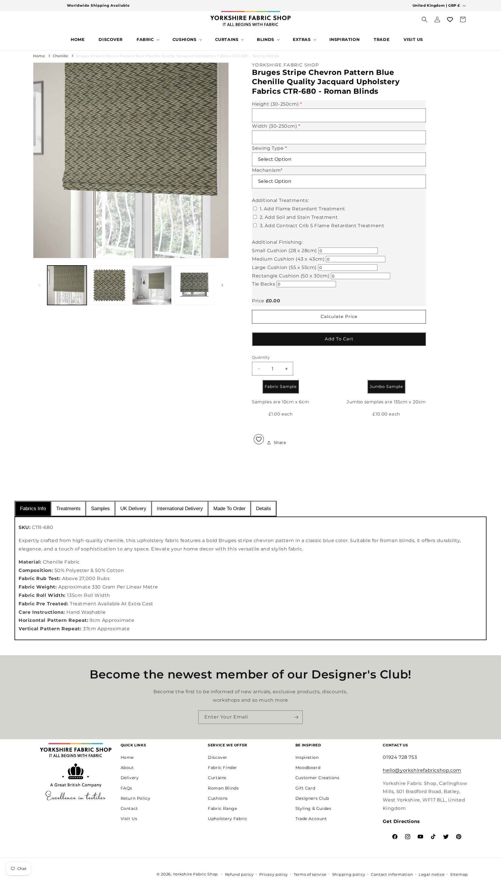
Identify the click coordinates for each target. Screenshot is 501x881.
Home (39, 56)
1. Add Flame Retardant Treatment (302, 209)
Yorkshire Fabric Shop (195, 874)
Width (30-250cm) (276, 126)
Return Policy (135, 798)
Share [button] (280, 442)
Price (258, 301)
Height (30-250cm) (277, 104)
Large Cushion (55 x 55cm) (284, 267)
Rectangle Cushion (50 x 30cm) (290, 276)
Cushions (218, 798)
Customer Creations (317, 777)
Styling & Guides (313, 808)
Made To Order (229, 508)
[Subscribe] (296, 717)
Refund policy (239, 874)
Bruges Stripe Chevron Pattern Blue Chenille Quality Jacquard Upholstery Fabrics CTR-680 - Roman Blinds (177, 56)
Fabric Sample (281, 386)
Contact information (392, 874)
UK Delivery (133, 508)
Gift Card (305, 787)
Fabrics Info (33, 508)
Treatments (68, 508)
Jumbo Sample (386, 386)
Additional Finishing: (277, 242)
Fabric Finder (222, 767)
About (127, 767)
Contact (129, 808)
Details (263, 508)
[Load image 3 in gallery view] (152, 285)
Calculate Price (339, 316)
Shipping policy (348, 874)
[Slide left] (39, 285)
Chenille (60, 56)
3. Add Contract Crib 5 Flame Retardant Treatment (322, 225)
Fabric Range (222, 808)
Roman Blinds (223, 787)
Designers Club (312, 798)
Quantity (261, 357)
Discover (217, 757)
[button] (147, 39)
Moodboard (307, 767)
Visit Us (129, 818)
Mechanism (267, 170)
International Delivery (180, 508)
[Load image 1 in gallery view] (67, 285)
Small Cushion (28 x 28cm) (284, 250)
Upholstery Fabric (227, 818)
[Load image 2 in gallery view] (109, 285)
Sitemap (459, 874)
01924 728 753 (400, 757)
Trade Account (311, 818)
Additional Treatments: (280, 200)
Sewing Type (269, 148)
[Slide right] (222, 285)
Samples (100, 508)
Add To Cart (339, 339)
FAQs (126, 787)
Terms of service (310, 874)
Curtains (217, 777)
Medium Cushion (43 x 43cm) (288, 259)
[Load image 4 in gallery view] (194, 285)
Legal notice (431, 874)
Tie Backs (263, 284)
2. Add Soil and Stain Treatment (299, 217)
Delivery (130, 777)
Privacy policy (273, 874)
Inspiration (307, 757)
